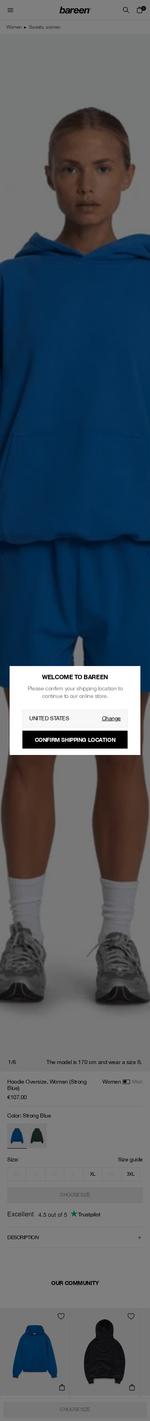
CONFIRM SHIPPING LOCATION (75, 739)
